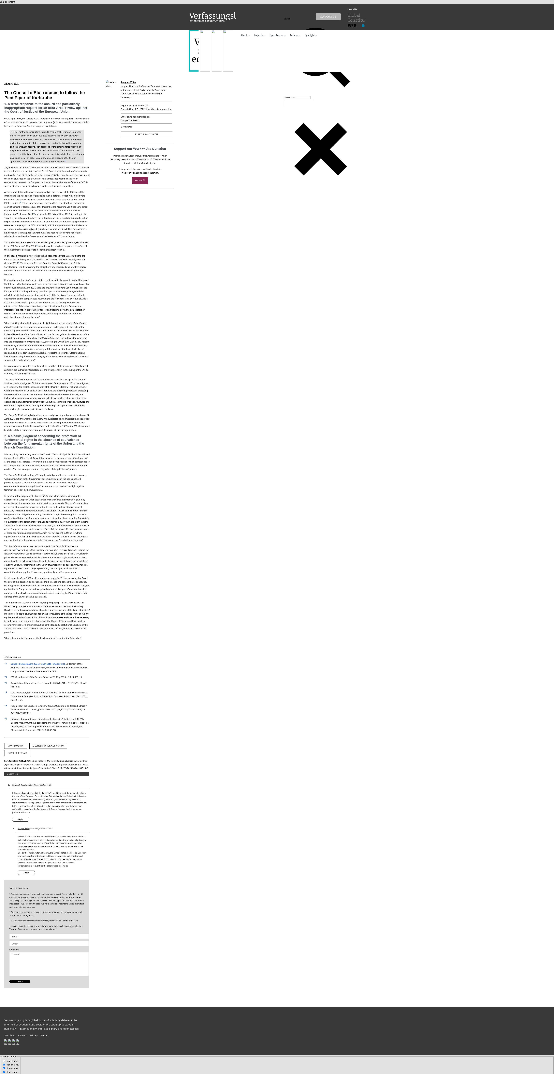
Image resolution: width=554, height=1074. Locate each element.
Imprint (44, 1035)
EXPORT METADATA (17, 753)
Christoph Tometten (20, 785)
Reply (20, 819)
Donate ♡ (140, 180)
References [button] (12, 657)
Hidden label (12, 1060)
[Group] (219, 13)
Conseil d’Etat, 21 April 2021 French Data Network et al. (38, 663)
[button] (65, 161)
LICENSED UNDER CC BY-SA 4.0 (48, 745)
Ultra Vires (150, 109)
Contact (22, 1035)
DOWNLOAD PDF (16, 745)
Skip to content (7, 1)
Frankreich (134, 120)
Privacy (33, 1035)
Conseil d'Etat (127, 109)
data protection (164, 109)
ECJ (136, 109)
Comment (14, 949)
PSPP (142, 109)
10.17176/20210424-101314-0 (72, 768)
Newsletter (9, 1035)
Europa (124, 120)
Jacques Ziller (23, 829)
